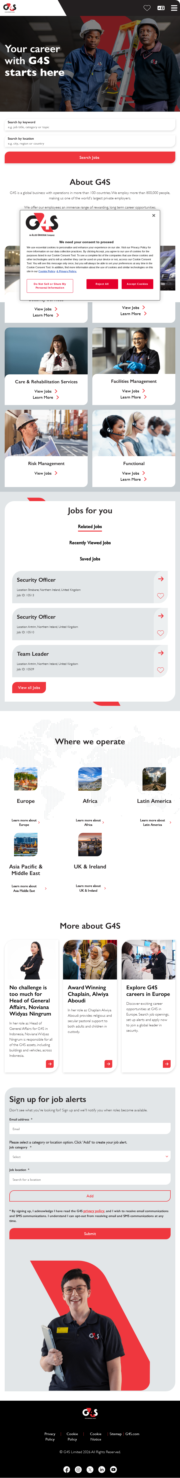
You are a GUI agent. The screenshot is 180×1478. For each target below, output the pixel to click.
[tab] (90, 527)
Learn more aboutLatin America (152, 822)
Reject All (102, 284)
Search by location (21, 139)
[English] (162, 8)
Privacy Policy (52, 1436)
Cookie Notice (95, 1436)
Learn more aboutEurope (24, 822)
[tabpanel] (90, 632)
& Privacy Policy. (66, 271)
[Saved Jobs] (148, 8)
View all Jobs (29, 687)
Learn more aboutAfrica (88, 822)
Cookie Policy (74, 1436)
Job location (19, 1170)
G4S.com (132, 1434)
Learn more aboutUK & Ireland (88, 888)
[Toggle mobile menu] (174, 8)
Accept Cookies (137, 284)
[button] (160, 595)
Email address (20, 1119)
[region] (90, 255)
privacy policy (93, 1211)
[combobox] (90, 141)
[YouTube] (113, 1469)
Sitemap (116, 1434)
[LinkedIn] (101, 1469)
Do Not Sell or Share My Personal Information (50, 286)
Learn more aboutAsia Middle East (24, 888)
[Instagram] (78, 1469)
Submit (90, 1233)
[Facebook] (66, 1469)
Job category (20, 1147)
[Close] (154, 215)
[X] (90, 1469)
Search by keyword (21, 122)
